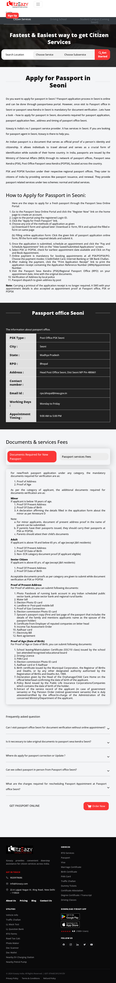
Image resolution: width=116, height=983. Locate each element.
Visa (63, 862)
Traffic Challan (68, 881)
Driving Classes (68, 900)
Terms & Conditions (31, 978)
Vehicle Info (12, 915)
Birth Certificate (69, 871)
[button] (27, 54)
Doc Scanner (12, 948)
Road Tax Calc (13, 938)
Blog (33, 900)
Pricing (23, 900)
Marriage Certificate (71, 867)
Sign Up (12, 15)
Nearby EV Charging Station (20, 957)
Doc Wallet (11, 952)
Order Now (98, 806)
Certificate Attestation (72, 890)
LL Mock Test (12, 924)
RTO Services (67, 853)
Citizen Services (22, 19)
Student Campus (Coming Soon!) (94, 21)
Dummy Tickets (69, 886)
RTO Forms (11, 933)
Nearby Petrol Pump (16, 962)
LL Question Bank (15, 929)
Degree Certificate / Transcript (76, 895)
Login (9, 12)
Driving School (58, 19)
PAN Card (66, 876)
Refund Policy (49, 978)
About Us (11, 900)
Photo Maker (12, 943)
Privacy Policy (12, 978)
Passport (65, 857)
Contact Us (46, 900)
